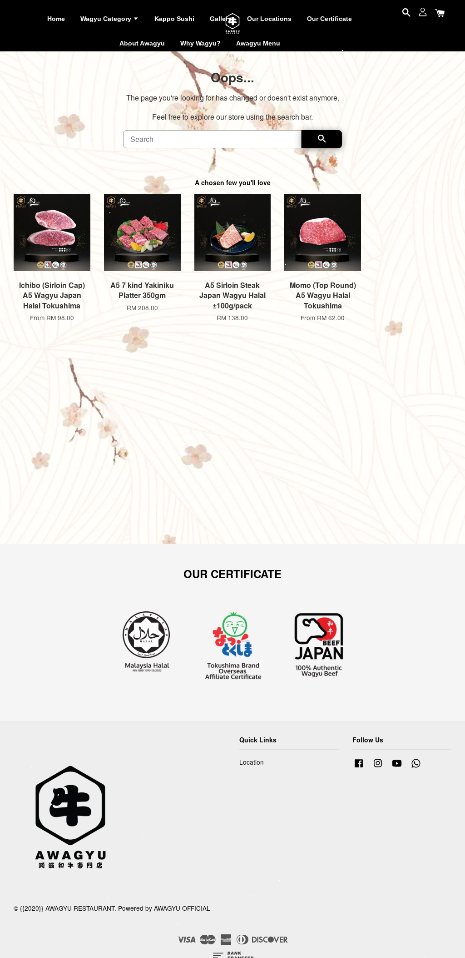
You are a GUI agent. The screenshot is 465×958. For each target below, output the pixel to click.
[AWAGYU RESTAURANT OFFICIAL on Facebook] (358, 766)
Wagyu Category (106, 18)
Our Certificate (329, 18)
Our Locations (269, 18)
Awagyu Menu (258, 43)
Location (251, 761)
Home (56, 18)
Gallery (221, 18)
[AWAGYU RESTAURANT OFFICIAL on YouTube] (397, 766)
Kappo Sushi (174, 18)
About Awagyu (142, 43)
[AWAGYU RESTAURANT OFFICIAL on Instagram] (377, 766)
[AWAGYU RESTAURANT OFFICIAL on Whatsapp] (416, 766)
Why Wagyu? (200, 43)
